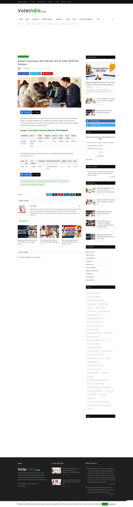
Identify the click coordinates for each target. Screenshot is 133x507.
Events (74, 19)
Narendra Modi (90, 252)
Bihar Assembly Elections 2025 (95, 326)
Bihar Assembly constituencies (95, 318)
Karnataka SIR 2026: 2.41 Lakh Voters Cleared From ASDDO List (106, 100)
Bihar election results (93, 329)
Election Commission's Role (95, 145)
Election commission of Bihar (95, 354)
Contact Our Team (66, 2)
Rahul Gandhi (89, 264)
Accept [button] (105, 504)
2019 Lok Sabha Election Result (95, 300)
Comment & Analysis (86, 19)
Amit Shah (90, 307)
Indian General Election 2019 (95, 365)
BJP (108, 340)
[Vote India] (32, 10)
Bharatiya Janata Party (33, 143)
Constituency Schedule (93, 344)
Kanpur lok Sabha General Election (47, 181)
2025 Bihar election (92, 304)
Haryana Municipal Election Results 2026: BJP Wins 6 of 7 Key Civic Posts (70, 242)
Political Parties (47, 19)
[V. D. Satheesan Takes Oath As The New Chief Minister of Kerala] (49, 231)
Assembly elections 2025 (94, 315)
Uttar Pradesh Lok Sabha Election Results (32, 184)
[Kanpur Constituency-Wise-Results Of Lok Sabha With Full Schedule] (49, 92)
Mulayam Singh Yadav (92, 270)
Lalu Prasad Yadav (91, 267)
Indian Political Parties (93, 373)
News (27, 19)
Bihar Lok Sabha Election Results (96, 340)
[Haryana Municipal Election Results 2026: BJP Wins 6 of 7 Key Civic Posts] (71, 231)
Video (68, 19)
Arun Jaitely (89, 261)
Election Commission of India (29, 125)
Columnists (35, 19)
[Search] (112, 19)
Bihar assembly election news (95, 322)
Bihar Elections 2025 (92, 336)
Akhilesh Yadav (90, 255)
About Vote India (41, 2)
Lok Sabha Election (99, 383)
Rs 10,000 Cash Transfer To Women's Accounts (101, 142)
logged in (27, 257)
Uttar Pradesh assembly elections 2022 (97, 402)
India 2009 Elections (92, 362)
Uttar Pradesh (44, 118)
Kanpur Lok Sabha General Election (38, 130)
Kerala (89, 383)
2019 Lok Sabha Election (93, 297)
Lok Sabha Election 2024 (93, 387)
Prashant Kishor (90, 280)
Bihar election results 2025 (94, 333)
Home (32, 2)
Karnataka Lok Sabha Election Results (97, 380)
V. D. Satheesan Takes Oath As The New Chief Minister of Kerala (49, 241)
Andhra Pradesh (99, 307)
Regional (59, 19)
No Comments (47, 68)
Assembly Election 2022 (104, 311)
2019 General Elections (93, 293)
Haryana (108, 358)
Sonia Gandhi (103, 394)
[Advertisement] (66, 39)
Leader (57, 2)
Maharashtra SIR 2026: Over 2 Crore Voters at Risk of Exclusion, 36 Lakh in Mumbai (100, 83)
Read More (112, 504)
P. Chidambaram (90, 258)
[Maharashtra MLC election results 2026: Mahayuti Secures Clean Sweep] (27, 231)
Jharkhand (105, 373)
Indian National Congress (94, 369)
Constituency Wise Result (28, 181)
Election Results (23, 56)
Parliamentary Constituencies (95, 391)
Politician (50, 2)
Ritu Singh (27, 68)
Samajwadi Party (91, 394)
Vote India (90, 409)
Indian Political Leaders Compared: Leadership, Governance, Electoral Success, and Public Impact (105, 224)
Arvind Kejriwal (90, 277)
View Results (100, 156)
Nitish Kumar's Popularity (95, 149)
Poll (98, 19)
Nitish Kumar (89, 274)
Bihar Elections (108, 333)
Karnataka (90, 376)
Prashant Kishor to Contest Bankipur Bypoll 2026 (104, 111)
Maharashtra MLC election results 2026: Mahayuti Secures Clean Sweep (27, 242)
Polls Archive (89, 159)
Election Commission (107, 351)
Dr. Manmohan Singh (93, 351)
